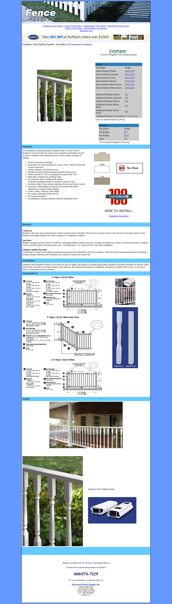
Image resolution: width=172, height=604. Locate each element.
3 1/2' (131, 71)
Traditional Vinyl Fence (53, 26)
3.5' (126, 135)
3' (126, 71)
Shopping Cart (86, 31)
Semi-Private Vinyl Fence (118, 26)
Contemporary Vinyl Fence (94, 26)
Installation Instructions (119, 216)
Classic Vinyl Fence (72, 26)
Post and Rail (89, 28)
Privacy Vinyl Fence (74, 28)
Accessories (102, 28)
